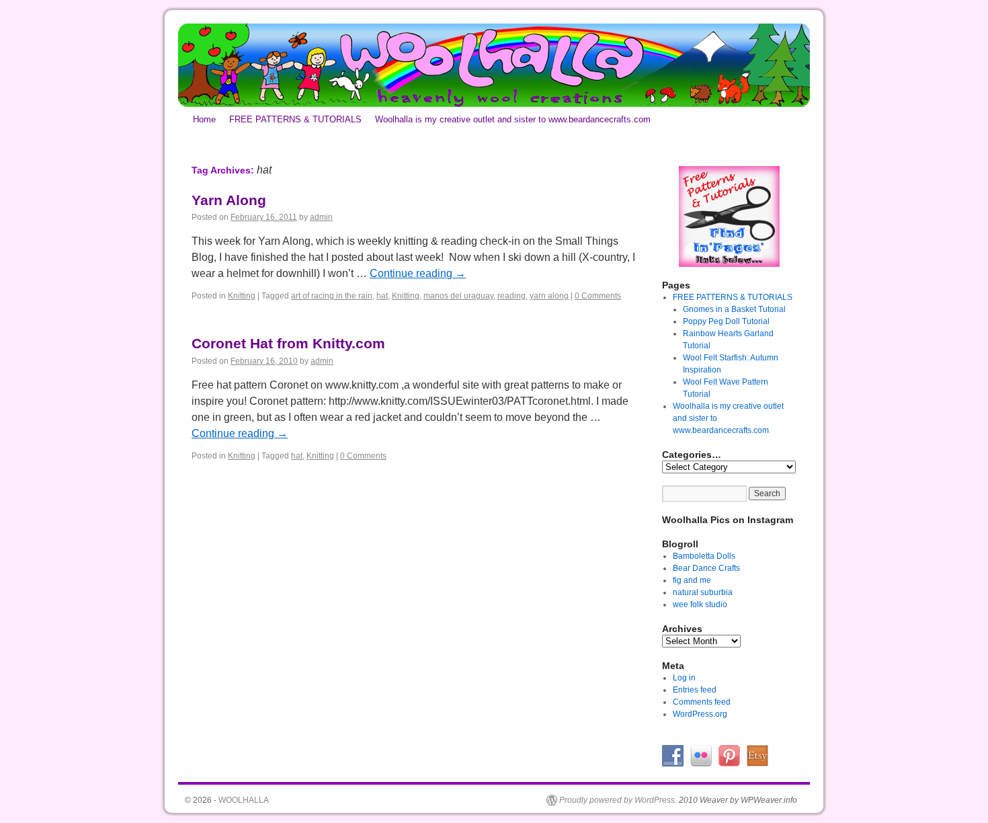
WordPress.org (700, 714)
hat (382, 296)
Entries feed (694, 690)
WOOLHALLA (243, 800)
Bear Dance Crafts (706, 568)
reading (511, 296)
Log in (684, 677)
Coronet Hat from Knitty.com (288, 343)
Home (204, 119)
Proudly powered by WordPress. (618, 800)
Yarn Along (229, 200)
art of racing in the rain (331, 296)
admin (321, 217)
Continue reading (418, 273)
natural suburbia (703, 592)
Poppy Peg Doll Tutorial (726, 321)
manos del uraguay (458, 296)
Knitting (241, 296)
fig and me (692, 580)
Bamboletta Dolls (704, 556)
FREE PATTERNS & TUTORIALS (295, 119)
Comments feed (702, 702)
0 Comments (598, 296)
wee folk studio (700, 604)
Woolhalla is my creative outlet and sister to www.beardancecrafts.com (513, 119)
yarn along (549, 296)
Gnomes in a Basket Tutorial (734, 309)
